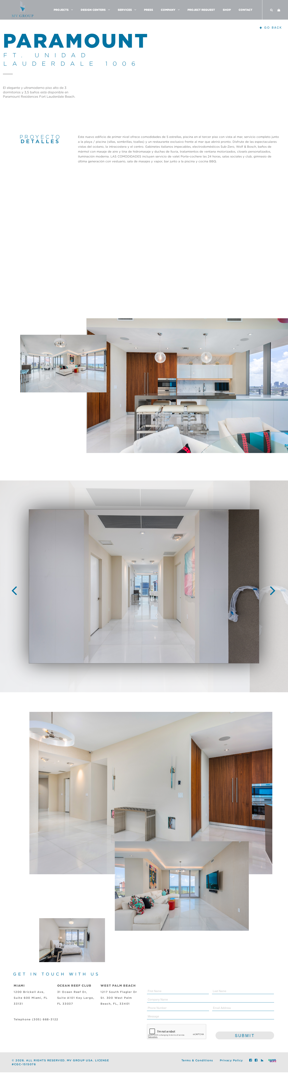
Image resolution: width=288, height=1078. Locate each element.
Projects (61, 9)
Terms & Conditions (197, 1060)
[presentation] (15, 587)
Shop (227, 9)
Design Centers (93, 9)
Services (125, 9)
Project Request (201, 9)
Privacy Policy (231, 1060)
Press (148, 9)
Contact (245, 9)
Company (168, 9)
